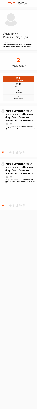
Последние (18, 80)
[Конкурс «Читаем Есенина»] (10, 123)
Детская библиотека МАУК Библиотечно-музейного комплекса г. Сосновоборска (18, 45)
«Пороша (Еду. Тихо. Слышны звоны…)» (19, 117)
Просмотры (18, 99)
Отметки (18, 92)
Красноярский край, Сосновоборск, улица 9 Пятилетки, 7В (20, 128)
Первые (18, 86)
